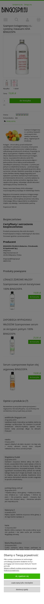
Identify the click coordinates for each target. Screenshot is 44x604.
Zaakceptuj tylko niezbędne (22, 583)
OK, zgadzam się (22, 576)
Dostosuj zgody (22, 589)
